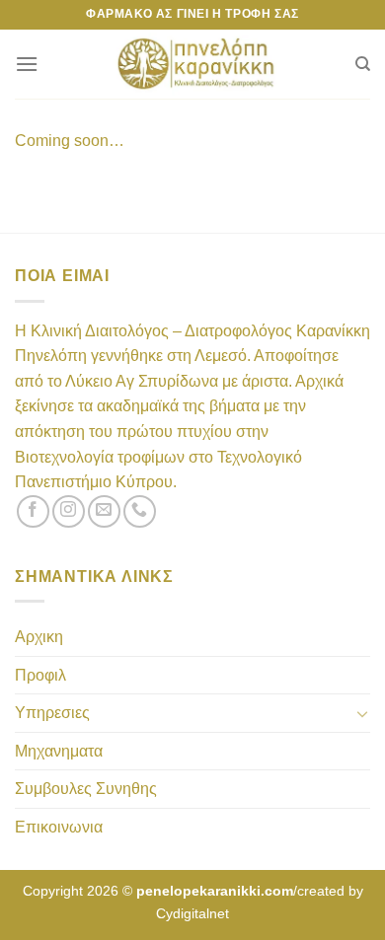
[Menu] (26, 63)
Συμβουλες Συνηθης (86, 788)
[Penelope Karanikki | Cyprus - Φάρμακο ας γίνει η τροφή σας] (196, 64)
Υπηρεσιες (52, 712)
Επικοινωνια (59, 827)
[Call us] (139, 511)
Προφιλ (40, 675)
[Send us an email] (104, 511)
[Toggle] (362, 713)
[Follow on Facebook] (33, 511)
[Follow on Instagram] (68, 511)
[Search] (362, 64)
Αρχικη (39, 636)
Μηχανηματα (59, 751)
